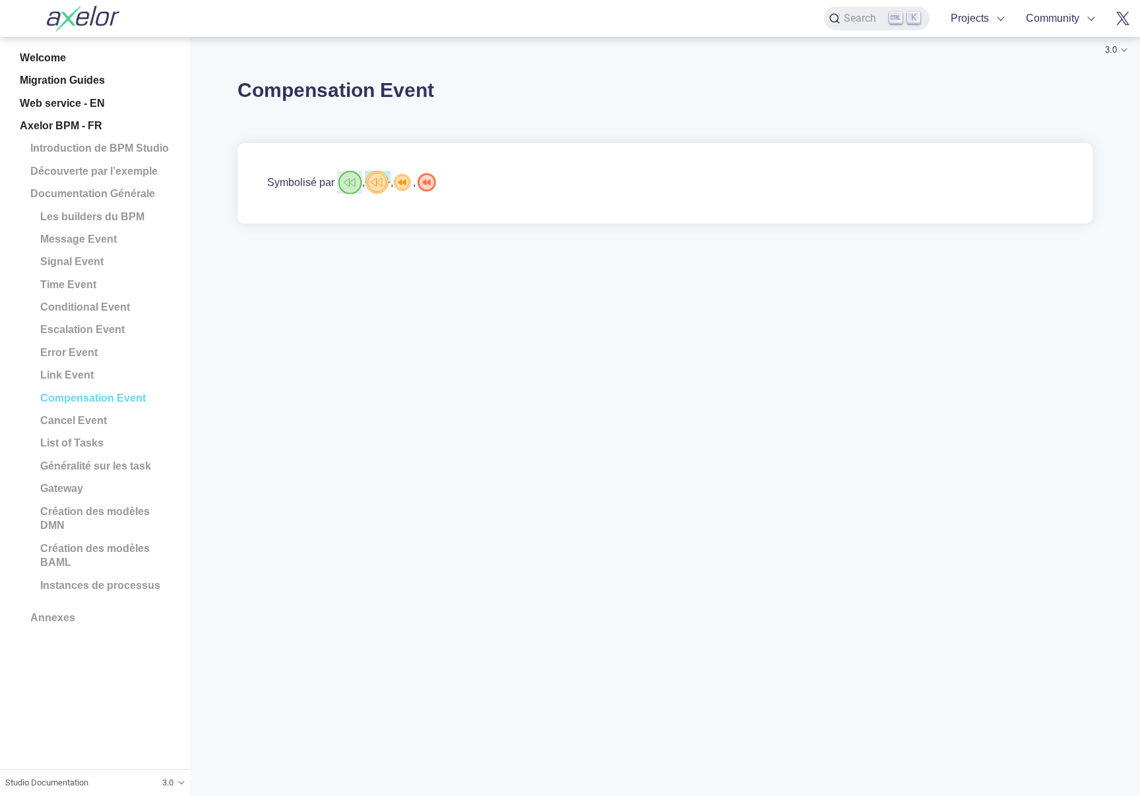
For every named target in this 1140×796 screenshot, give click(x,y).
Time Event (68, 284)
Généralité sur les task (95, 466)
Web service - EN (62, 103)
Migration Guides (62, 80)
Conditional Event (85, 307)
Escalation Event (82, 329)
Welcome (43, 57)
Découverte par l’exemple (94, 171)
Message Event (78, 239)
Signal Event (72, 261)
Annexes (52, 617)
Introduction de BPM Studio (99, 148)
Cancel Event (73, 420)
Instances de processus (100, 585)
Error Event (69, 352)
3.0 (1111, 50)
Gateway (61, 488)
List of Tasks (72, 442)
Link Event (67, 375)
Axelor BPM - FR (61, 125)
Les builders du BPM (92, 216)
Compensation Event (93, 398)
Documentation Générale (92, 193)
